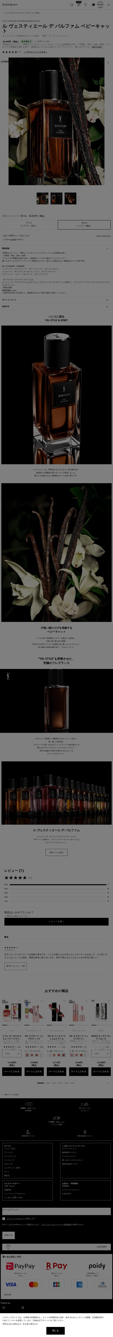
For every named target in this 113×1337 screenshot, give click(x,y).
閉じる (55, 1331)
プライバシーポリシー (11, 1324)
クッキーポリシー (30, 1324)
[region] (56, 1325)
